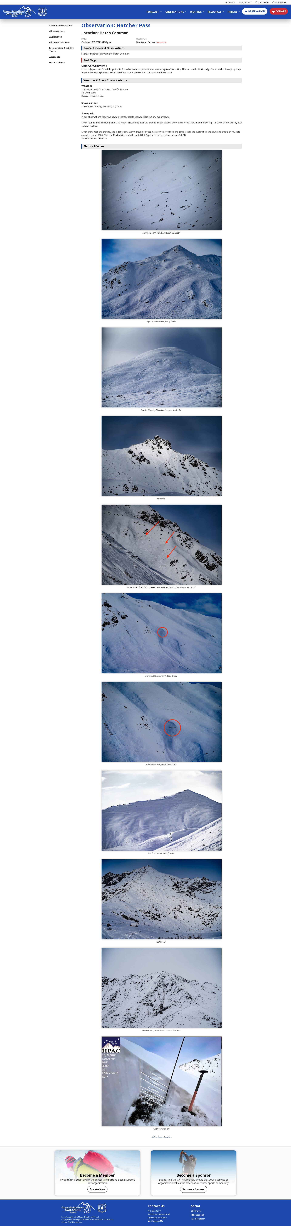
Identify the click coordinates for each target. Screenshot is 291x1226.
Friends (233, 11)
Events (197, 1210)
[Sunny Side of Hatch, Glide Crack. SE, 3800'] (161, 190)
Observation (256, 11)
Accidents (54, 56)
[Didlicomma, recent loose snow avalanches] (161, 988)
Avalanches (55, 36)
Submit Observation (60, 25)
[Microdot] (161, 456)
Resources (215, 11)
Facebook (199, 1214)
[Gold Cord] (161, 899)
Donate (281, 11)
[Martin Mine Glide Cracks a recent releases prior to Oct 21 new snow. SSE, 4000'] (161, 545)
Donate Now (97, 1189)
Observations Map (59, 42)
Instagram (199, 1218)
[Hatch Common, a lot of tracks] (161, 810)
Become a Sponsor (193, 1189)
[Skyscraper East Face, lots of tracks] (161, 279)
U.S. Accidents (57, 62)
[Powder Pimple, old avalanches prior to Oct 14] (161, 367)
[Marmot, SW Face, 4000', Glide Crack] (161, 633)
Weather (196, 11)
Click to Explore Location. (161, 1137)
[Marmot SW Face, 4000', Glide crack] (161, 722)
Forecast (153, 11)
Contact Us (157, 1221)
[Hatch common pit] (161, 1081)
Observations (174, 11)
